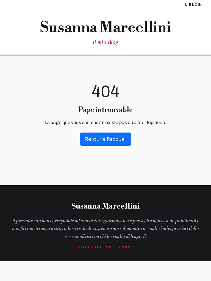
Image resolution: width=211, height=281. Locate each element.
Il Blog (192, 5)
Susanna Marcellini (105, 28)
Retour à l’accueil (105, 139)
